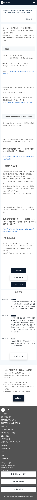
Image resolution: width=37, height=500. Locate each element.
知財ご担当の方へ (7, 417)
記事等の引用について (7, 467)
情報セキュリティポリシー (8, 465)
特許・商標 (4, 470)
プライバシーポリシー (7, 463)
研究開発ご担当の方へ (8, 420)
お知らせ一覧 (18, 277)
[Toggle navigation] (34, 2)
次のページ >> (18, 284)
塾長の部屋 (5, 436)
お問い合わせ (18, 489)
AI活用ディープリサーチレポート (12, 442)
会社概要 (4, 446)
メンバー (4, 452)
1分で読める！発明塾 (8, 433)
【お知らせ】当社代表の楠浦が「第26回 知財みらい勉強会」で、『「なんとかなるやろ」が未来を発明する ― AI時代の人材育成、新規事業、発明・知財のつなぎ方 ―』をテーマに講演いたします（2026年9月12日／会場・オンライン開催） (23, 325)
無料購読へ (18, 398)
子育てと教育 (5, 439)
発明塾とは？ (5, 449)
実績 (2, 455)
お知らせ (4, 426)
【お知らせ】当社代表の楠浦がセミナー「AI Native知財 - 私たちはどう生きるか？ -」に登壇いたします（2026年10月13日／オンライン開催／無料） (23, 305)
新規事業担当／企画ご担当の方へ (12, 423)
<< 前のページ (18, 270)
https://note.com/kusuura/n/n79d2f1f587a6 (17, 102)
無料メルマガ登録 (18, 482)
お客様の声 (5, 458)
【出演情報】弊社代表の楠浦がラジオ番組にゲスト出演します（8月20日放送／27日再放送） (23, 343)
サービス (4, 414)
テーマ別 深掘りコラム (8, 430)
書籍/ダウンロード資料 (18, 474)
